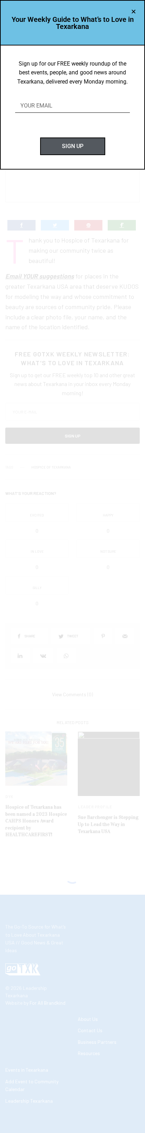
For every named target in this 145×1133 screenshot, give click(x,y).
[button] (133, 11)
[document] (72, 566)
